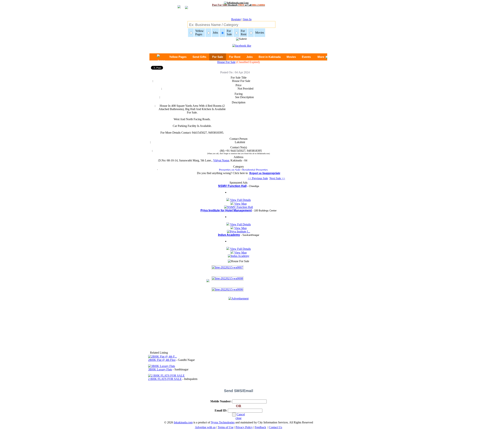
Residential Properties (255, 169)
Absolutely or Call (238, 5)
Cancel (241, 414)
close (238, 418)
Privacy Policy (244, 427)
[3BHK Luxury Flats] (161, 366)
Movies (291, 56)
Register (236, 19)
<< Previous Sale (258, 178)
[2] (227, 278)
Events (306, 56)
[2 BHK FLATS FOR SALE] (166, 375)
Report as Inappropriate (264, 173)
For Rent (234, 56)
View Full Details (240, 200)
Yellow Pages (178, 56)
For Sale (217, 56)
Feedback (260, 427)
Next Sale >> (277, 178)
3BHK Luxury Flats (160, 369)
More (321, 56)
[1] (227, 267)
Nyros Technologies (223, 422)
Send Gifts (199, 56)
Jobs (249, 56)
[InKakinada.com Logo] (239, 2)
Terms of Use (225, 427)
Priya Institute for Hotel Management (226, 210)
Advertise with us (205, 427)
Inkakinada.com (183, 422)
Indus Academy (229, 234)
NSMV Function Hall (232, 186)
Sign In (247, 19)
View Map (240, 203)
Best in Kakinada (270, 56)
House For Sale (226, 62)
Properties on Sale (229, 169)
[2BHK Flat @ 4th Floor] (162, 356)
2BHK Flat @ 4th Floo (162, 359)
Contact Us (275, 427)
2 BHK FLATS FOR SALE (165, 378)
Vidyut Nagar (221, 160)
